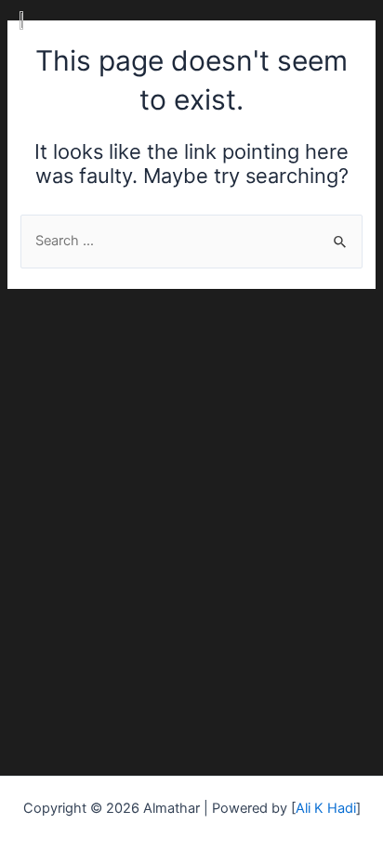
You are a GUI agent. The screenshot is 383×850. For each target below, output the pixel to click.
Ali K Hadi (326, 808)
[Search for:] (191, 240)
